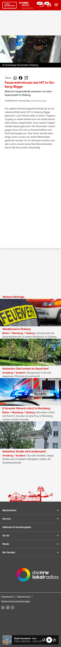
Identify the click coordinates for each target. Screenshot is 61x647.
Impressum (7, 596)
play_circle (49, 639)
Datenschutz (24, 596)
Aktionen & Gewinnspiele (16, 527)
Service (6, 518)
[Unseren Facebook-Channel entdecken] (7, 607)
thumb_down (44, 640)
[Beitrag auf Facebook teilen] (20, 78)
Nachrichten (9, 510)
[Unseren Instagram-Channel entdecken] (12, 607)
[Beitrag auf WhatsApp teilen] (15, 78)
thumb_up (54, 640)
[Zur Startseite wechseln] (9, 5)
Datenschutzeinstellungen (15, 601)
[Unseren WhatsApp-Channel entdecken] (3, 607)
